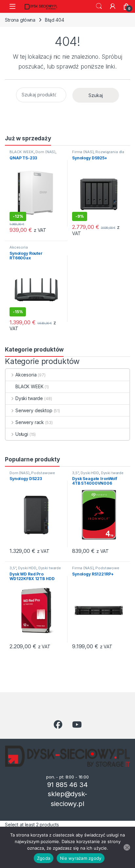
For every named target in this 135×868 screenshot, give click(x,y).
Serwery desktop (33, 410)
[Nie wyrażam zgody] (127, 847)
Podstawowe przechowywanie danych (32, 475)
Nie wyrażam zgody (80, 858)
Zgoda (43, 858)
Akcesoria (19, 247)
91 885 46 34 (67, 785)
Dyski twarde (29, 398)
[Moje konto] (112, 6)
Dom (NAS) (45, 152)
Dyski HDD (90, 473)
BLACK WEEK (22, 152)
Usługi (21, 434)
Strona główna (20, 20)
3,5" (75, 473)
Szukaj (99, 6)
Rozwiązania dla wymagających (98, 154)
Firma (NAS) (82, 152)
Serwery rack (29, 422)
